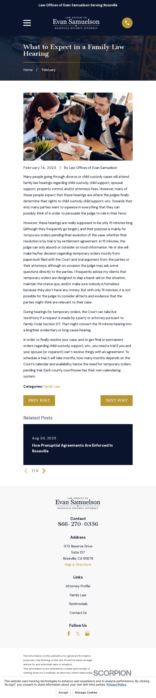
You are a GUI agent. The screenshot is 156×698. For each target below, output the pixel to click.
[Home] (76, 23)
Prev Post (39, 400)
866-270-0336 (78, 524)
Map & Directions (78, 564)
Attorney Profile (78, 586)
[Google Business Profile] (87, 633)
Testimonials (78, 604)
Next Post (117, 400)
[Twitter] (78, 633)
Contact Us (78, 612)
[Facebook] (68, 633)
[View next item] (44, 470)
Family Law (51, 386)
